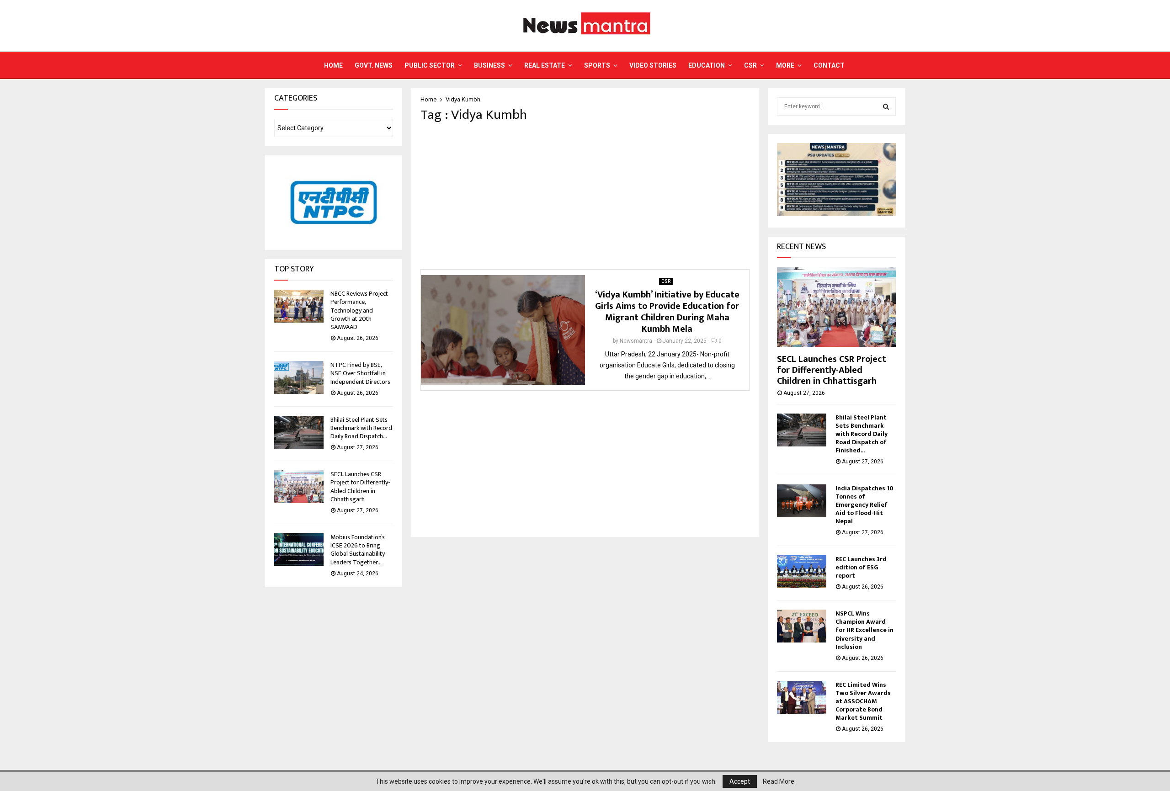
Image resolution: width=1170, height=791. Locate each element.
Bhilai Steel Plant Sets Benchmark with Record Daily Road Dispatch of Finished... (861, 434)
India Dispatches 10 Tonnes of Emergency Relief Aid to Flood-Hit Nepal (864, 504)
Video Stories (652, 65)
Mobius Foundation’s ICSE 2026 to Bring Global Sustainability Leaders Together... (357, 550)
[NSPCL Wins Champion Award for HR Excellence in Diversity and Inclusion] (801, 626)
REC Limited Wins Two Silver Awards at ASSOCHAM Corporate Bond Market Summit (863, 701)
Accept (739, 781)
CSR (750, 65)
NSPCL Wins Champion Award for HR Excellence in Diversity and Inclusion (864, 630)
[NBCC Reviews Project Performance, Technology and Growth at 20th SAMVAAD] (299, 306)
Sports (597, 65)
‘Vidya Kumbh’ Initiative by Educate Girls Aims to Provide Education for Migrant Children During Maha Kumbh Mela (667, 312)
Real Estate (544, 65)
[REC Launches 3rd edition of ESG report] (801, 571)
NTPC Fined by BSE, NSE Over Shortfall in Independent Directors (360, 373)
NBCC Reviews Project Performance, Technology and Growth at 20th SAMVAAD (359, 310)
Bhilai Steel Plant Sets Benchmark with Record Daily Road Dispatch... (361, 427)
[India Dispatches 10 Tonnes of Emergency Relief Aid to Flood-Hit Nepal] (801, 500)
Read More (778, 781)
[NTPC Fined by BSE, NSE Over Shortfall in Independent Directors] (299, 377)
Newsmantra (636, 341)
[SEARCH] (886, 106)
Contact (829, 65)
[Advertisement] (585, 196)
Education (706, 65)
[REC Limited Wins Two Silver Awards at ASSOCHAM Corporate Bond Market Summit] (801, 697)
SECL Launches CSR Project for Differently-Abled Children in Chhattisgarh (360, 486)
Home (333, 65)
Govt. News (374, 65)
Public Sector (429, 65)
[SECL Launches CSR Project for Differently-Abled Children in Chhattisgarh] (299, 486)
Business (489, 65)
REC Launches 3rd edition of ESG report (861, 567)
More (785, 65)
